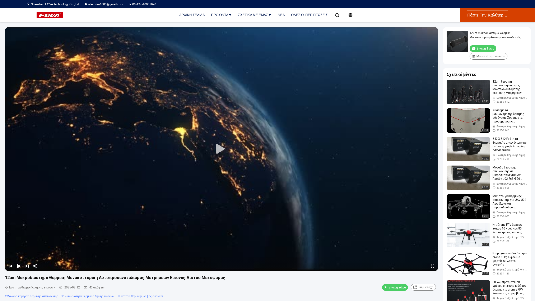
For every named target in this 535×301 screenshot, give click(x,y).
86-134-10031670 (143, 4)
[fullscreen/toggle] (432, 266)
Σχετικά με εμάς (253, 15)
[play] (221, 149)
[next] (27, 266)
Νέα (281, 15)
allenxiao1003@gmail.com (105, 4)
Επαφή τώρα (397, 287)
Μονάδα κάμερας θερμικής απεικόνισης (32, 296)
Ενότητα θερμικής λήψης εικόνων (141, 296)
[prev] (10, 266)
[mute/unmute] (35, 266)
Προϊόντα (219, 15)
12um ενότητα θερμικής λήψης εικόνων (88, 296)
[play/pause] (19, 266)
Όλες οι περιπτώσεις (309, 15)
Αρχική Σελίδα (192, 15)
